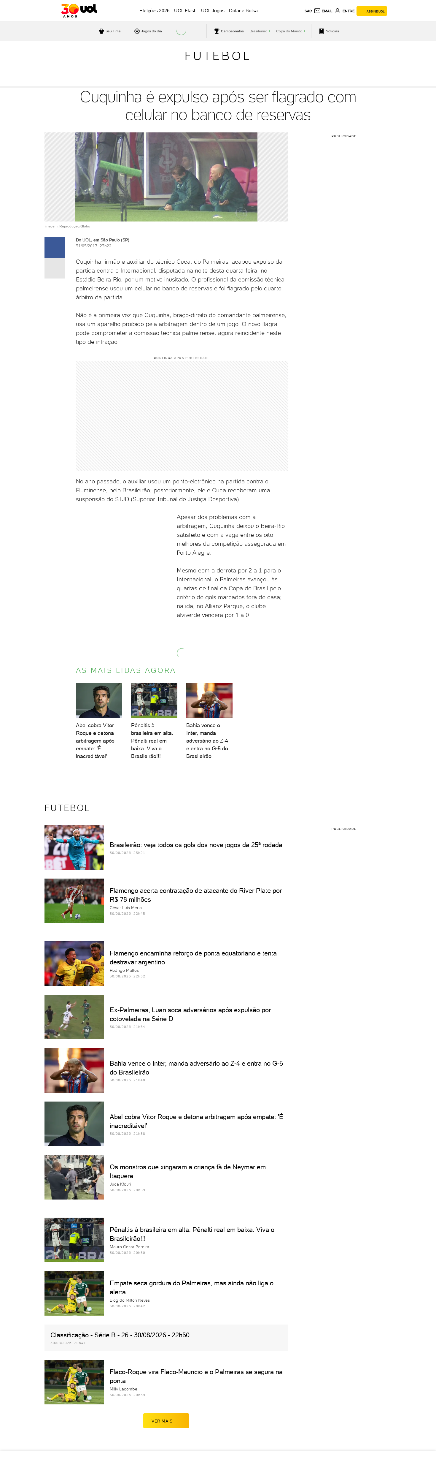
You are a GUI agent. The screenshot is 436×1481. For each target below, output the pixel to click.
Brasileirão (258, 31)
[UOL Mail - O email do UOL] (323, 11)
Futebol (218, 56)
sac (308, 11)
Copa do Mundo (289, 31)
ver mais (162, 1421)
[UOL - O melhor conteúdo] (79, 10)
